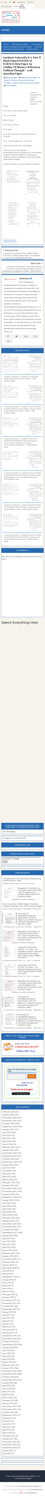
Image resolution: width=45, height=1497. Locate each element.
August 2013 (7, 1450)
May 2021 (6, 1244)
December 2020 (9, 1259)
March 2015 (7, 1397)
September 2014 (9, 1415)
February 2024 (8, 1147)
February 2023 (8, 1182)
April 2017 (6, 1324)
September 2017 (9, 1309)
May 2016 (6, 1356)
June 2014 (6, 1424)
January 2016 (8, 1368)
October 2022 (8, 1194)
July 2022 (6, 1203)
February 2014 (8, 1436)
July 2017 (6, 1315)
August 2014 (7, 1418)
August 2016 (7, 1347)
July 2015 (6, 1386)
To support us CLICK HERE (14, 838)
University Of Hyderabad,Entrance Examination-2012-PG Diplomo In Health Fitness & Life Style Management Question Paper (30, 918)
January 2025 (8, 1115)
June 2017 (6, 1318)
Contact (31, 2)
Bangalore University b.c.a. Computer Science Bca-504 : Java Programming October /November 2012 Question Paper (30, 892)
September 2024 (9, 1126)
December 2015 (9, 1371)
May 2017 (6, 1321)
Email (34, 1069)
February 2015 (8, 1400)
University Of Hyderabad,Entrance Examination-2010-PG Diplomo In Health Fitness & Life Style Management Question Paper (30, 1020)
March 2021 (7, 1250)
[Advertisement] (15, 97)
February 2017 (8, 1330)
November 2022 (9, 1191)
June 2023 (6, 1171)
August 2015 (7, 1383)
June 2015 (6, 1389)
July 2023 (6, 1168)
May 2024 (6, 1138)
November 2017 (9, 1303)
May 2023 (6, 1174)
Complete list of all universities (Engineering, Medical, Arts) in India (22, 880)
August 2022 (8, 1200)
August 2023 (8, 1165)
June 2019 (6, 1271)
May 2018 (6, 1285)
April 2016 (6, 1359)
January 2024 (8, 1150)
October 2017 (8, 1306)
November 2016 (9, 1339)
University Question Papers (29, 1486)
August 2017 (7, 1312)
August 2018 (8, 1280)
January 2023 (8, 1185)
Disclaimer (21, 2)
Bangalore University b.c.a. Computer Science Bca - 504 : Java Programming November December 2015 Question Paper (30, 935)
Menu (6, 30)
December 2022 (9, 1188)
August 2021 (7, 1235)
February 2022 (8, 1218)
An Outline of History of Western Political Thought (22, 80)
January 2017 (8, 1333)
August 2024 (8, 1129)
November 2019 (9, 1268)
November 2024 (9, 1121)
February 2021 (8, 1253)
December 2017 (9, 1300)
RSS (10, 1071)
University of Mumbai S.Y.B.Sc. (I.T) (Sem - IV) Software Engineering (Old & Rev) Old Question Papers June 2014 (30, 969)
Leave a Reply (11, 86)
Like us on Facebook (25, 1084)
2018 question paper (29, 77)
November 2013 (9, 1445)
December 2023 (9, 1153)
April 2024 (6, 1141)
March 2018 (7, 1291)
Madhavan (24, 278)
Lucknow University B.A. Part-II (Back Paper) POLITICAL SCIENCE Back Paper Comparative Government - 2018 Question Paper (21, 255)
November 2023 (9, 1156)
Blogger (28, 1478)
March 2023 (7, 1180)
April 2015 (6, 1395)
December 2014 (9, 1406)
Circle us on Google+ (22, 1089)
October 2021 (8, 1230)
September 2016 (9, 1344)
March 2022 (7, 1215)
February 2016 (8, 1365)
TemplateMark (31, 1493)
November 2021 (9, 1227)
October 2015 (8, 1377)
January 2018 (8, 1297)
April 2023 (6, 1177)
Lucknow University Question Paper (26, 83)
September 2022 (9, 1197)
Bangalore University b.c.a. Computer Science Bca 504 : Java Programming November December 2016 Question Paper (30, 985)
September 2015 (9, 1380)
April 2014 (6, 1430)
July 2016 (6, 1350)
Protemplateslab (35, 1489)
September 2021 (9, 1233)
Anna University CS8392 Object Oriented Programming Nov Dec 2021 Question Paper (22, 905)
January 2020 (8, 1265)
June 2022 (6, 1206)
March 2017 (7, 1327)
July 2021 (6, 1238)
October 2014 (8, 1412)
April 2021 (6, 1247)
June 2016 (6, 1353)
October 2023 (8, 1159)
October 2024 (8, 1123)
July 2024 (6, 1132)
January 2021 (8, 1256)
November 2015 (9, 1374)
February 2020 (8, 1262)
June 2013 (6, 1453)
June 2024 (7, 1135)
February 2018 (8, 1294)
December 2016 (9, 1336)
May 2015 (6, 1392)
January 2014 (8, 1439)
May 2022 (6, 1209)
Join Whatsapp (8, 831)
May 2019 (6, 1274)
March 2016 (7, 1362)
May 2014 (6, 1427)
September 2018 (9, 1277)
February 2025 (8, 1112)
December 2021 (9, 1224)
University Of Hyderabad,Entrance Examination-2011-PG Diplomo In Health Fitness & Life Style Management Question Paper (30, 1002)
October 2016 (8, 1341)
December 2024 (9, 1118)
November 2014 (9, 1409)
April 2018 (6, 1288)
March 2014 (7, 1433)
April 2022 (6, 1212)
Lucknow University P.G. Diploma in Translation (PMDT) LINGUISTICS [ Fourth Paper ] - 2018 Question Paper (21, 379)
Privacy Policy (6, 6)
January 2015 (8, 1403)
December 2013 (9, 1442)
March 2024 (7, 1144)
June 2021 (6, 1241)
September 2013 (9, 1448)
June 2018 (6, 1283)
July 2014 (6, 1421)
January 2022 (8, 1221)
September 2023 (9, 1162)
